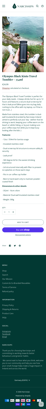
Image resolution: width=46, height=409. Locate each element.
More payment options (23, 235)
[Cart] (42, 6)
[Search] (37, 6)
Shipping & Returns (10, 309)
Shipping (6, 88)
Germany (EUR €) (21, 380)
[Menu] (3, 6)
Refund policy (8, 291)
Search (5, 275)
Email (4, 337)
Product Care (7, 313)
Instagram (6, 331)
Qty (4, 208)
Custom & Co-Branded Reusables (16, 283)
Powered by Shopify (23, 396)
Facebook (6, 334)
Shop (4, 271)
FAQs (4, 317)
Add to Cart (23, 222)
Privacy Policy (8, 305)
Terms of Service (9, 287)
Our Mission (7, 279)
